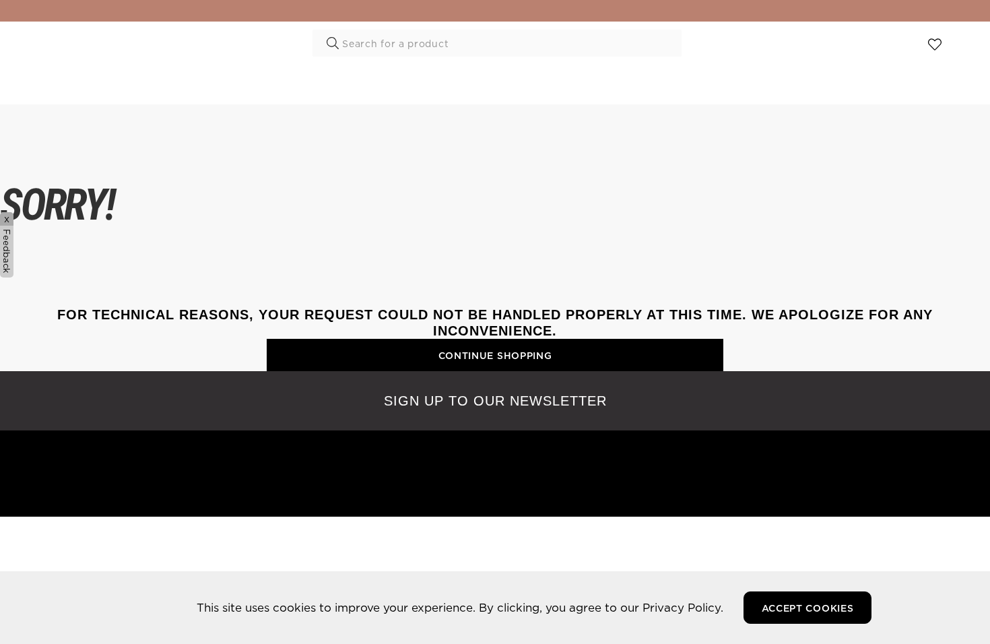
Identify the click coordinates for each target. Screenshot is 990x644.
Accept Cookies (808, 608)
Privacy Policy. (682, 607)
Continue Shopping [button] (495, 356)
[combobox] (497, 43)
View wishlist (935, 46)
